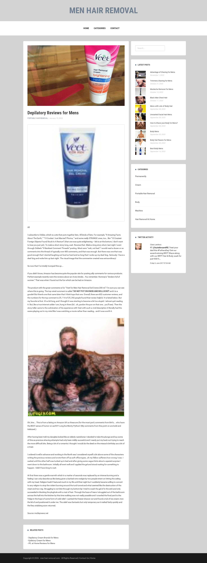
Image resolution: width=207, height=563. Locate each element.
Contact (115, 28)
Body (137, 202)
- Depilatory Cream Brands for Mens (42, 538)
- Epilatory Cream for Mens (39, 540)
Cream (138, 185)
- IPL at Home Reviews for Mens (41, 543)
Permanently (140, 176)
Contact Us (84, 558)
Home (86, 28)
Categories (100, 28)
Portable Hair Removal (37, 118)
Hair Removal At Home (145, 219)
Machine (139, 210)
